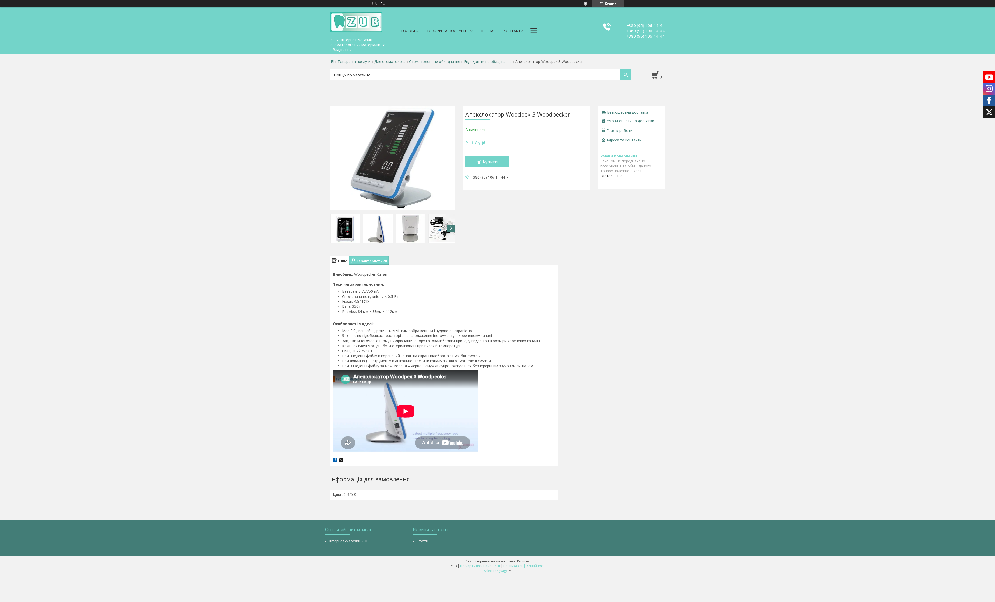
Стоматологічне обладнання (434, 61)
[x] (341, 460)
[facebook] (335, 460)
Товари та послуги (446, 30)
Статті (422, 541)
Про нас (488, 30)
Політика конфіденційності (524, 566)
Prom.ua (523, 561)
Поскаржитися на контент (480, 566)
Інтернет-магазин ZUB (349, 541)
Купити (490, 162)
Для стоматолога (390, 61)
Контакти (513, 30)
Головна (410, 30)
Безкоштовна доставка (627, 112)
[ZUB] (356, 21)
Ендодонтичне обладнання (488, 61)
